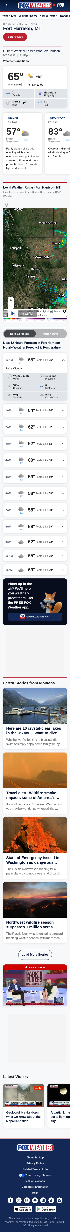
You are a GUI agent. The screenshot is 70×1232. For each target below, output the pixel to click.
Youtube (35, 1200)
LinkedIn (43, 1200)
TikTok (51, 1200)
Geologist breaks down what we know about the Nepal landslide (23, 1117)
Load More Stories (35, 954)
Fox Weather (35, 5)
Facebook (10, 1200)
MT (11, 24)
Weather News (28, 15)
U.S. (5, 24)
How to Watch (48, 15)
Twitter (19, 1200)
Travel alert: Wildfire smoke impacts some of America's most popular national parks (31, 797)
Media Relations (35, 1181)
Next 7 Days (51, 333)
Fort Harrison (21, 24)
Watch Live (9, 15)
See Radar (15, 36)
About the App (35, 1157)
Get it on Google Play (45, 1209)
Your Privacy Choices (38, 1175)
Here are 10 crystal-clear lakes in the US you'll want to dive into (33, 733)
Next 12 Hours (19, 333)
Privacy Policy (35, 1163)
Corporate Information (35, 1186)
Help (35, 1192)
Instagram (27, 1200)
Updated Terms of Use (35, 1169)
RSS (59, 1200)
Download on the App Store (23, 1209)
